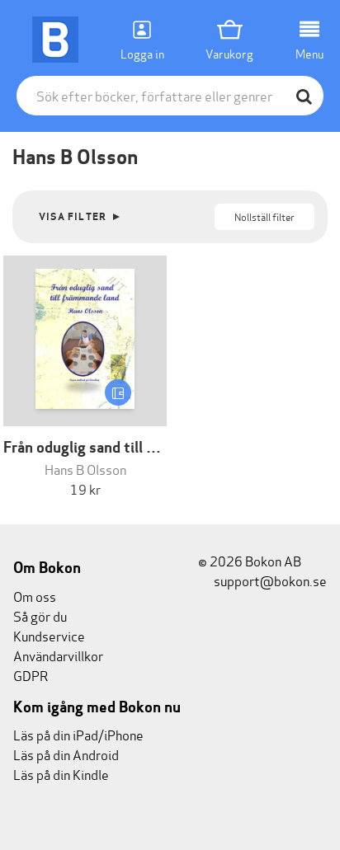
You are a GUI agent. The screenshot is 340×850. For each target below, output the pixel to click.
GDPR (30, 674)
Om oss (34, 595)
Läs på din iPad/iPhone (78, 734)
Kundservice (49, 635)
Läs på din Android (66, 753)
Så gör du (40, 615)
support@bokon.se (269, 580)
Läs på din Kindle (61, 773)
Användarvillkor (58, 655)
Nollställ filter (264, 216)
